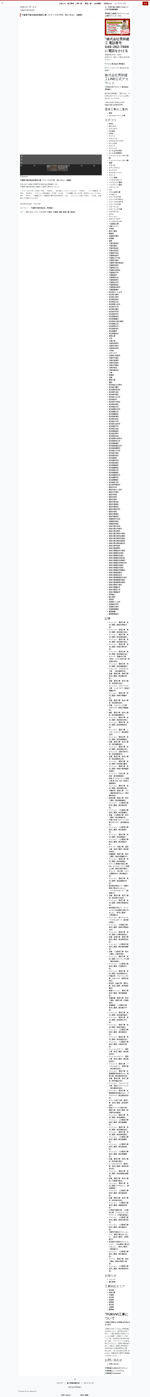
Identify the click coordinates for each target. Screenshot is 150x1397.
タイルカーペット (115, 173)
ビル (110, 190)
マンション (113, 216)
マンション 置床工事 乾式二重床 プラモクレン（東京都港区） (119, 1185)
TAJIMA (112, 131)
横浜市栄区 (113, 497)
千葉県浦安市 (114, 280)
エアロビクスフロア (116, 141)
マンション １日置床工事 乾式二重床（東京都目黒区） (119, 1146)
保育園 (111, 238)
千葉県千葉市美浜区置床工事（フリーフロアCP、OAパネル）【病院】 (52, 15)
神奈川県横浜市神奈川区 (118, 563)
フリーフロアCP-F (116, 199)
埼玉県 (111, 1297)
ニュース (112, 1279)
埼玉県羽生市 (114, 326)
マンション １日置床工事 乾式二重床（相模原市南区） (119, 1205)
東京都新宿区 (114, 431)
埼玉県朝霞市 (114, 319)
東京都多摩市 (114, 416)
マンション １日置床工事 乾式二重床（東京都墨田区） (119, 1139)
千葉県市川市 (114, 268)
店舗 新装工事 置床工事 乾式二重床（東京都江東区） (119, 675)
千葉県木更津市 (114, 270)
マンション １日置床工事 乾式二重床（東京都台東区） (119, 805)
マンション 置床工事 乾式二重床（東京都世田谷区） (118, 724)
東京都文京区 (114, 429)
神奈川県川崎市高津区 (117, 541)
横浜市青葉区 (114, 514)
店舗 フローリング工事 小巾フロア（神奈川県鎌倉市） (118, 707)
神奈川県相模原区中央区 (118, 577)
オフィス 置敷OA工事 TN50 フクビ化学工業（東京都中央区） (119, 658)
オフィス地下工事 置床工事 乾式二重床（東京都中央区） (118, 1102)
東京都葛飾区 (114, 472)
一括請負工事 (114, 224)
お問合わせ (108, 3)
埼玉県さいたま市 (115, 292)
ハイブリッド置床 (115, 182)
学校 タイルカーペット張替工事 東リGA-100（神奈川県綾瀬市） (119, 780)
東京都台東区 (114, 404)
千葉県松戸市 (114, 273)
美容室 (111, 599)
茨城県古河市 (114, 604)
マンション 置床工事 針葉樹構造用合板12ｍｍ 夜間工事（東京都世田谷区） (119, 1073)
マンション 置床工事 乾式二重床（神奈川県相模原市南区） (118, 768)
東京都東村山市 (114, 441)
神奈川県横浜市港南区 (117, 560)
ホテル (111, 214)
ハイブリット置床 (115, 185)
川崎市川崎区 (114, 365)
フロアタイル (114, 212)
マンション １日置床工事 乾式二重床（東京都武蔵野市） (119, 946)
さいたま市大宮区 (115, 151)
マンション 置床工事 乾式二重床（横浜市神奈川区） (118, 624)
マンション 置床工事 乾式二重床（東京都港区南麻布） (118, 1173)
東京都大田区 (114, 419)
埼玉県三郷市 (114, 294)
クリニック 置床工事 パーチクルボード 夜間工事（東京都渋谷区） (118, 1066)
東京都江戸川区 (114, 451)
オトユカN (113, 143)
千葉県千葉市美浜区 (38, 208)
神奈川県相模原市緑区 (117, 582)
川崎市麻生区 (114, 370)
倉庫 (110, 241)
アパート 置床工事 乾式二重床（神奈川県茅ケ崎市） (118, 1261)
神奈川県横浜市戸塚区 (117, 551)
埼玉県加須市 (114, 299)
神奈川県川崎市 (114, 531)
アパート (112, 136)
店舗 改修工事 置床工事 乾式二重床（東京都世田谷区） (119, 939)
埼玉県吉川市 (114, 302)
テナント (112, 175)
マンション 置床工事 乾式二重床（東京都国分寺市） (118, 880)
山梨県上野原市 (114, 355)
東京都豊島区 (114, 480)
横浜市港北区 (114, 502)
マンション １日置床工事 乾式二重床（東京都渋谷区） (119, 1032)
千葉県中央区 (114, 253)
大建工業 (112, 341)
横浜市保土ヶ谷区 (115, 490)
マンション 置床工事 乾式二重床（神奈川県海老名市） (118, 902)
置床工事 (66, 212)
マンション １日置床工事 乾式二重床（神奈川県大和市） (119, 1219)
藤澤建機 (112, 612)
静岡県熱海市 (114, 614)
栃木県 (111, 1305)
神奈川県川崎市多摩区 (117, 536)
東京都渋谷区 (114, 455)
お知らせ (62, 3)
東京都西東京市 (114, 475)
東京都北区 (113, 399)
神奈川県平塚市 (114, 546)
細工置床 (112, 597)
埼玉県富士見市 (114, 304)
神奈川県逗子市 (114, 590)
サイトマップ (88, 1383)
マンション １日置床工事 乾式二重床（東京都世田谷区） (119, 1268)
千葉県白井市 (114, 282)
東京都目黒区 (114, 463)
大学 (110, 338)
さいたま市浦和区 (115, 153)
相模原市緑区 (114, 524)
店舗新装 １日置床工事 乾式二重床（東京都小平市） (118, 1007)
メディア (60, 1383)
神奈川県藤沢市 (114, 587)
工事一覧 (79, 3)
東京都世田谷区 (114, 390)
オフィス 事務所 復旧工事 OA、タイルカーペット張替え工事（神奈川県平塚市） (119, 866)
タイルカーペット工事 (117, 116)
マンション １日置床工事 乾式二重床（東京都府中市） (119, 829)
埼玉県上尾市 (114, 297)
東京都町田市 (114, 460)
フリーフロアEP (115, 204)
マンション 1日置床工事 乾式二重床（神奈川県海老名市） (119, 927)
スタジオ (112, 165)
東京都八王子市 (114, 397)
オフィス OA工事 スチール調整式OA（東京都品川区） (119, 873)
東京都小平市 (114, 421)
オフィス (112, 146)
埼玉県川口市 (114, 307)
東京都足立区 (114, 482)
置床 (110, 113)
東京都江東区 (114, 453)
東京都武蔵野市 (114, 448)
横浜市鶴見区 (114, 516)
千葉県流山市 (114, 277)
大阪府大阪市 (114, 346)
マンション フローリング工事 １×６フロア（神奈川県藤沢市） (119, 688)
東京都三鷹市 (114, 387)
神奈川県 (112, 1292)
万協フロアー (114, 226)
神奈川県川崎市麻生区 (117, 543)
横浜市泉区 (113, 499)
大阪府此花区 (114, 348)
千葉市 (49, 212)
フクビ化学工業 (114, 192)
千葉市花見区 (114, 251)
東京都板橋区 (114, 443)
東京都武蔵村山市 (115, 446)
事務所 (111, 233)
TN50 (111, 134)
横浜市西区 (113, 512)
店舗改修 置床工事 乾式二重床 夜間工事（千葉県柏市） (118, 1000)
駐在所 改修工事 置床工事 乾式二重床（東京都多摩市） (118, 985)
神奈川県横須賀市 (115, 572)
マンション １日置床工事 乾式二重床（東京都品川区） (119, 841)
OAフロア (112, 126)
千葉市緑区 (113, 246)
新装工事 (112, 380)
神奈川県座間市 (114, 548)
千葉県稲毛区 (114, 285)
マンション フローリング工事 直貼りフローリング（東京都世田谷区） (118, 1085)
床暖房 (111, 375)
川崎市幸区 (113, 368)
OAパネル (29, 212)
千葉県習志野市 (114, 287)
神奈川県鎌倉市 (114, 592)
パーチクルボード (115, 180)
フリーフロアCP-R (116, 202)
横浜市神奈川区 (114, 509)
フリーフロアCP (40, 212)
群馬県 (111, 1302)
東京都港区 (113, 458)
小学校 (111, 351)
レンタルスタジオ (115, 221)
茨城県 (111, 1300)
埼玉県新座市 (114, 316)
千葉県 (55, 212)
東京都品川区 (114, 407)
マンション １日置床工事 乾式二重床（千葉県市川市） (119, 966)
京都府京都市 (114, 236)
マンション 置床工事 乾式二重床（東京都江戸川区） (118, 1019)
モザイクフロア (114, 219)
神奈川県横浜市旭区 (116, 553)
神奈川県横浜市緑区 (116, 565)
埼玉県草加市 (114, 329)
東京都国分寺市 (114, 409)
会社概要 (97, 3)
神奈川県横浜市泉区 (116, 555)
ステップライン (114, 168)
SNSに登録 (84, 1395)
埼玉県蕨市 (113, 331)
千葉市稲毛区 (114, 243)
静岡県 (111, 1309)
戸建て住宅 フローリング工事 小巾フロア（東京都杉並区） (119, 822)
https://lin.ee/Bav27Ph (114, 105)
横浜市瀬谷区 (114, 507)
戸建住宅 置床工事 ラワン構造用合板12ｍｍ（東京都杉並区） (119, 793)
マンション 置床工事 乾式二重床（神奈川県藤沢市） (118, 695)
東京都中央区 (114, 392)
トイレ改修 (113, 177)
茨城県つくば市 (114, 602)
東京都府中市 (114, 426)
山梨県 (111, 1307)
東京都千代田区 (114, 402)
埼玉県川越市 (114, 309)
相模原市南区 (114, 521)
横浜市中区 (113, 487)
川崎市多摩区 (114, 360)
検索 (145, 3)
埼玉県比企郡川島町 (116, 321)
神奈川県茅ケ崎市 (115, 585)
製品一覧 (88, 3)
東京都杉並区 (114, 436)
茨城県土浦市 (114, 607)
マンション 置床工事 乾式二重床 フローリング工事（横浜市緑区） (119, 958)
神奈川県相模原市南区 (117, 580)
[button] (61, 156)
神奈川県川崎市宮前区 (117, 538)
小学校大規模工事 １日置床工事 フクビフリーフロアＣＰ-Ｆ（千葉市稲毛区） (119, 1212)
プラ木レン (113, 194)
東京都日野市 (114, 433)
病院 (60, 212)
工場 (110, 373)
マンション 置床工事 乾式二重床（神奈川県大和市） (118, 646)
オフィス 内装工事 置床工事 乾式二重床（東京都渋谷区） (118, 849)
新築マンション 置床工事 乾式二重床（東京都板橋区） (119, 993)
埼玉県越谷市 (114, 333)
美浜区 (72, 212)
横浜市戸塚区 (114, 492)
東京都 (111, 1290)
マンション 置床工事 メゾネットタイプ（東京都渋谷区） (118, 732)
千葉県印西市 (114, 265)
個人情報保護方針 (73, 1383)
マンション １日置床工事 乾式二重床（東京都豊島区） (119, 1122)
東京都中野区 (114, 394)
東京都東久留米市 (115, 438)
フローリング (114, 207)
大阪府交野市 (114, 343)
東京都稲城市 (114, 465)
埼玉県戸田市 (114, 312)
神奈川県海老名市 (115, 575)
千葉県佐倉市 (114, 255)
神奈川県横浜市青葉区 (117, 570)
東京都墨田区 (114, 414)
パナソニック (114, 187)
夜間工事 (112, 336)
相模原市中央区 (114, 519)
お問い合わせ (114, 1364)
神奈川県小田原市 (115, 529)
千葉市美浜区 (114, 248)
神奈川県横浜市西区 (116, 568)
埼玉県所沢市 (114, 314)
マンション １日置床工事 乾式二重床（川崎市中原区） (119, 1044)
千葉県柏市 (113, 275)
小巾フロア (113, 353)
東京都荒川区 (114, 470)
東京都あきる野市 (115, 385)
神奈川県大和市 (114, 526)
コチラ (122, 102)
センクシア (113, 170)
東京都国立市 (114, 412)
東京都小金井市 (114, 424)
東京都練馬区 (114, 468)
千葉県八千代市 (114, 258)
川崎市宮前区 (114, 363)
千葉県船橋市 (114, 290)
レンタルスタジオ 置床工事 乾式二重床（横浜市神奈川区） (118, 1166)
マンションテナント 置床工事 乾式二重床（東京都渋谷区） (118, 1051)
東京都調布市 (114, 477)
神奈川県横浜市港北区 (117, 558)
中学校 (111, 229)
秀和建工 (50, 208)
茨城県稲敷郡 (114, 609)
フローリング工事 (115, 209)
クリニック (113, 148)
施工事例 (70, 3)
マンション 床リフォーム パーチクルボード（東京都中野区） (119, 919)
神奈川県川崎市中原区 (117, 533)
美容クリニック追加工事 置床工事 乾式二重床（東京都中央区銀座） (118, 1110)
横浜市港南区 (114, 504)
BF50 (111, 124)
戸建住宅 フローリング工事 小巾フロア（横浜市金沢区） (118, 978)
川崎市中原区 (114, 358)
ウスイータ (113, 138)
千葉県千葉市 (114, 260)
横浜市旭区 (113, 494)
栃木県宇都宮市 (114, 485)
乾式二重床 (113, 231)
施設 (110, 382)
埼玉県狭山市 (114, 324)
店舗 (110, 377)
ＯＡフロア (113, 129)
